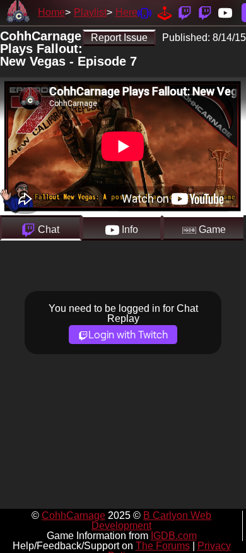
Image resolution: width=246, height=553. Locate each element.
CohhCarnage (73, 515)
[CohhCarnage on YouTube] (225, 12)
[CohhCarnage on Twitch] (185, 12)
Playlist (90, 12)
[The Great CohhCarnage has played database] (165, 12)
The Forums (163, 545)
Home (51, 12)
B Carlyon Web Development (151, 520)
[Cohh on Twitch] (205, 12)
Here (126, 12)
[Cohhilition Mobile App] (144, 12)
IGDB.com (174, 535)
